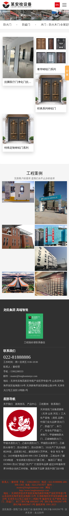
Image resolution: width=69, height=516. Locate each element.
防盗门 (26, 24)
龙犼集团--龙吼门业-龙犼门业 (17, 509)
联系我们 (55, 404)
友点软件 (39, 512)
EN (57, 4)
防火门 (7, 24)
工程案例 (34, 173)
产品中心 (32, 404)
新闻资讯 (20, 404)
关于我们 (8, 404)
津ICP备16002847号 (53, 509)
